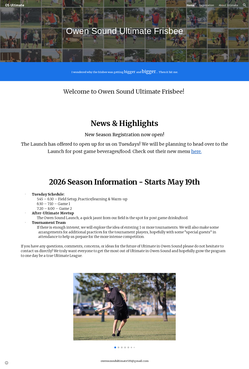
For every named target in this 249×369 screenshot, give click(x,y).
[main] (124, 31)
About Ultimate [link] (228, 5)
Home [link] (190, 5)
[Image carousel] (124, 310)
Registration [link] (206, 5)
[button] (244, 5)
